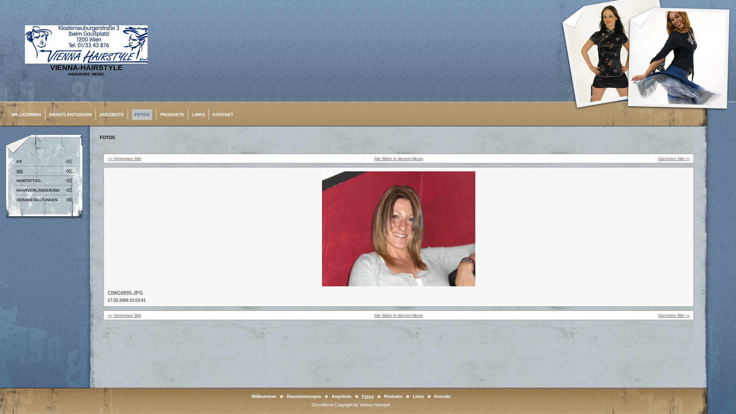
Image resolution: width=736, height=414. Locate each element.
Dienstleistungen (70, 114)
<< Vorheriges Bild (124, 158)
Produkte (172, 114)
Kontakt (223, 114)
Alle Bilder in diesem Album (398, 158)
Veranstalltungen (37, 200)
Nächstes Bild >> (674, 158)
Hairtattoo (28, 181)
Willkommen (26, 114)
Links (198, 114)
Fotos (142, 114)
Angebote (112, 114)
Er (19, 161)
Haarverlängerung (38, 190)
